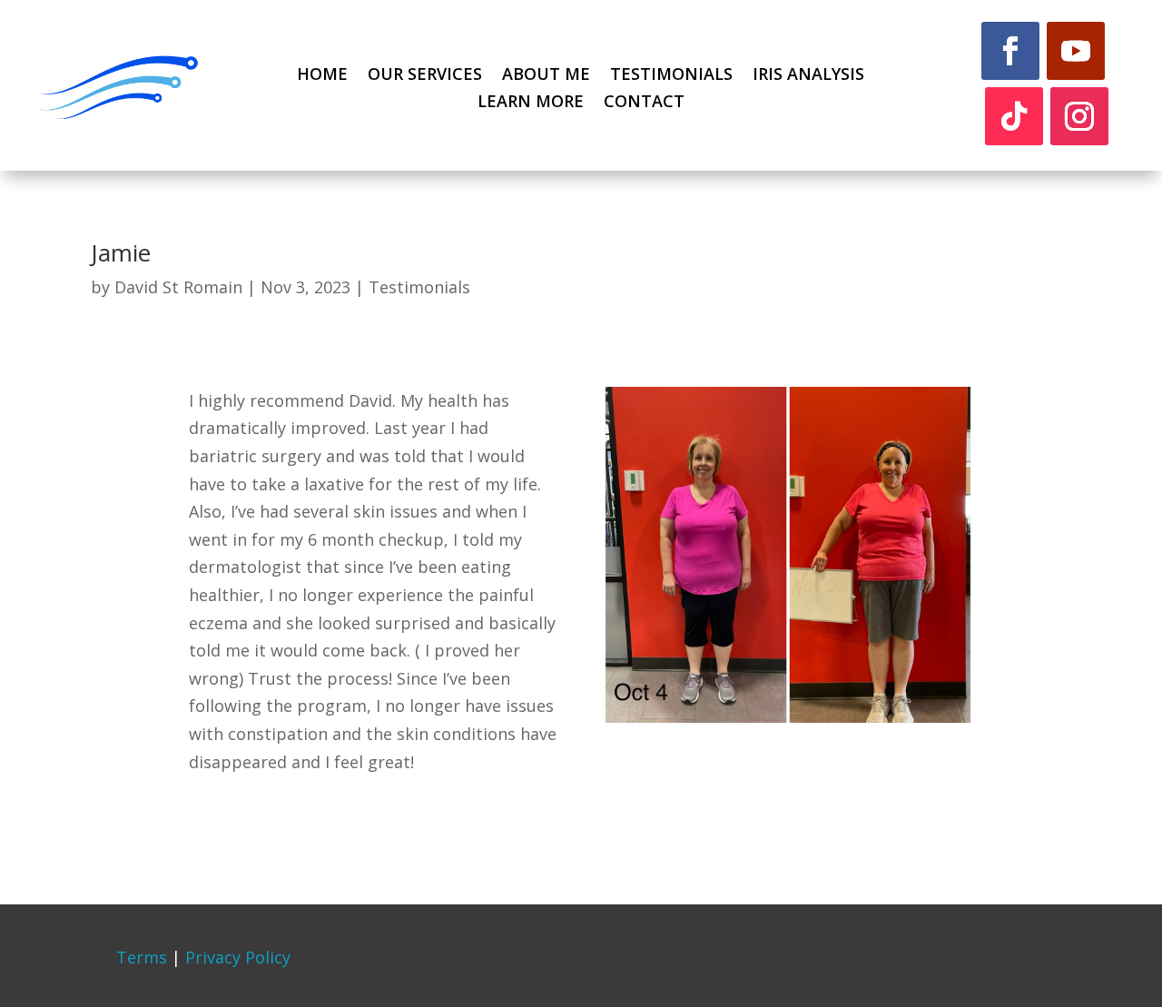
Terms (141, 957)
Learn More (531, 103)
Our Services (425, 75)
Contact (644, 103)
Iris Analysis (808, 75)
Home (322, 75)
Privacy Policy (237, 957)
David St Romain (178, 287)
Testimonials (671, 75)
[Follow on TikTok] (1014, 116)
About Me (546, 75)
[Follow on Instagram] (1079, 116)
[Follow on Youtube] (1076, 51)
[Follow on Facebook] (1010, 51)
